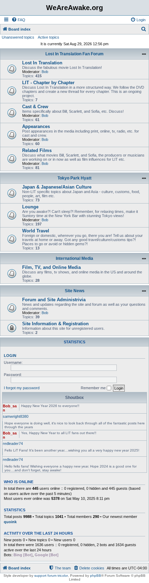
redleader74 (13, 443)
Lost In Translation (42, 62)
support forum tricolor (51, 575)
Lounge (30, 206)
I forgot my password (22, 388)
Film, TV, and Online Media (51, 267)
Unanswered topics (18, 37)
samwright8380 (15, 416)
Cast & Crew (35, 106)
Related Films (37, 150)
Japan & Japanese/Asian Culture (56, 187)
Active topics (48, 37)
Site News (75, 290)
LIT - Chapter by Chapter (48, 82)
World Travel (35, 230)
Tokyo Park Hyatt (74, 178)
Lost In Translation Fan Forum (74, 53)
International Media (74, 258)
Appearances (36, 126)
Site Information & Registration (55, 323)
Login (10, 355)
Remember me (94, 388)
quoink (10, 522)
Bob (45, 72)
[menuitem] (18, 20)
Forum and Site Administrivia (54, 299)
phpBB (95, 575)
